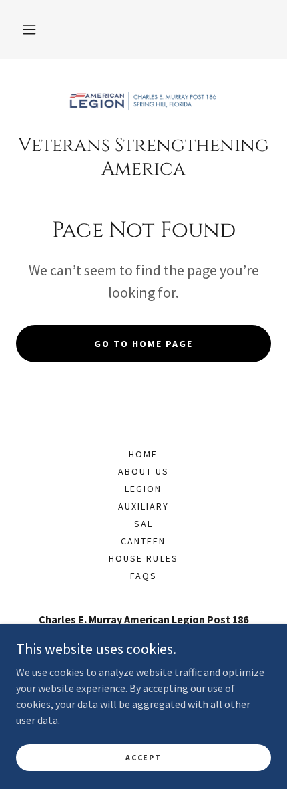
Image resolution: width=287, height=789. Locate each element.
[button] (29, 29)
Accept (143, 757)
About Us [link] (143, 471)
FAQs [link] (143, 576)
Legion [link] (143, 489)
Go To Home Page (143, 344)
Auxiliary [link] (143, 506)
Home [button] (143, 454)
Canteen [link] (143, 541)
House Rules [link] (143, 558)
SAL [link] (143, 524)
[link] (143, 101)
